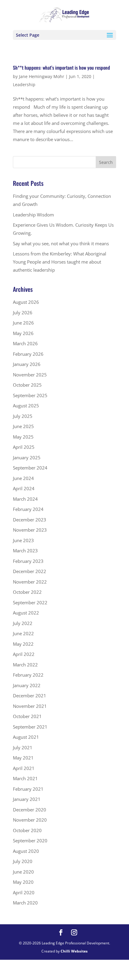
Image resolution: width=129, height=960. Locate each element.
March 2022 (25, 665)
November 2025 (30, 375)
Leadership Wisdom (33, 215)
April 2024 (23, 488)
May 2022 (23, 644)
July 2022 (22, 623)
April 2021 (23, 768)
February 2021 (28, 789)
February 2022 (28, 675)
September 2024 (30, 468)
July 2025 (22, 416)
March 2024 (25, 499)
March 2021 (25, 778)
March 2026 (25, 343)
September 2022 (30, 602)
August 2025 (26, 406)
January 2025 (26, 457)
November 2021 (30, 706)
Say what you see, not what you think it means (61, 243)
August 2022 (26, 613)
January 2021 (26, 799)
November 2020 (30, 820)
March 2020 (25, 903)
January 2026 (26, 364)
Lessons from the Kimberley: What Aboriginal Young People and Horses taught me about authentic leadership (59, 262)
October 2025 (27, 385)
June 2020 (23, 872)
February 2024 (28, 509)
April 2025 (23, 447)
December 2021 (29, 696)
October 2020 (27, 830)
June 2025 (23, 426)
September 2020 (30, 841)
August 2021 (26, 737)
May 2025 (23, 437)
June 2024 (23, 478)
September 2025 (30, 395)
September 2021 (30, 727)
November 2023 (30, 530)
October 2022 (27, 592)
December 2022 (29, 571)
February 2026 (28, 354)
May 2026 (23, 333)
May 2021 (23, 758)
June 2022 (23, 633)
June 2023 (23, 540)
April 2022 (23, 654)
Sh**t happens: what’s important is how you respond (61, 67)
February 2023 (28, 561)
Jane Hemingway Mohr (41, 76)
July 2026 (22, 312)
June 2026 (23, 323)
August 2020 (26, 851)
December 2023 (29, 520)
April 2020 (23, 892)
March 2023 (25, 551)
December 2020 (29, 810)
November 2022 (30, 582)
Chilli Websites (74, 951)
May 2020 (23, 882)
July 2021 (22, 747)
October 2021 (27, 716)
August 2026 (26, 302)
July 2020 (22, 861)
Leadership (24, 84)
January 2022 (26, 685)
